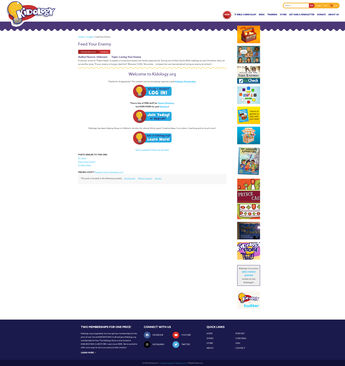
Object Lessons (145, 178)
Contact (240, 348)
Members (164, 106)
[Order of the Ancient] (248, 230)
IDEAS (262, 14)
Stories (90, 36)
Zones (81, 36)
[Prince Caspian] (248, 199)
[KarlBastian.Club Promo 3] (248, 34)
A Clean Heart (84, 165)
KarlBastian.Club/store (93, 344)
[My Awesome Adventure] (248, 161)
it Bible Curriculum (245, 14)
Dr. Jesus (82, 158)
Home (210, 333)
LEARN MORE (88, 352)
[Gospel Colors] (248, 95)
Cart (336, 5)
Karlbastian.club (107, 337)
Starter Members (166, 103)
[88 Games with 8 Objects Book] (248, 115)
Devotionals (129, 178)
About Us (333, 14)
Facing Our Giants (86, 161)
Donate (321, 14)
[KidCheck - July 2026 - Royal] (248, 75)
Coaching (240, 338)
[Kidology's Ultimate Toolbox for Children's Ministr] (248, 135)
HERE (120, 344)
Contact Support (167, 363)
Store (283, 14)
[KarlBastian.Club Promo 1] (248, 54)
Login (318, 5)
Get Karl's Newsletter (301, 14)
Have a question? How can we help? (152, 149)
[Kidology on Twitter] (248, 300)
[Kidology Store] (248, 251)
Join (325, 5)
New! (227, 14)
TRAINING (272, 14)
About (210, 348)
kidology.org (181, 363)
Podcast (240, 333)
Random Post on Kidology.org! (109, 172)
